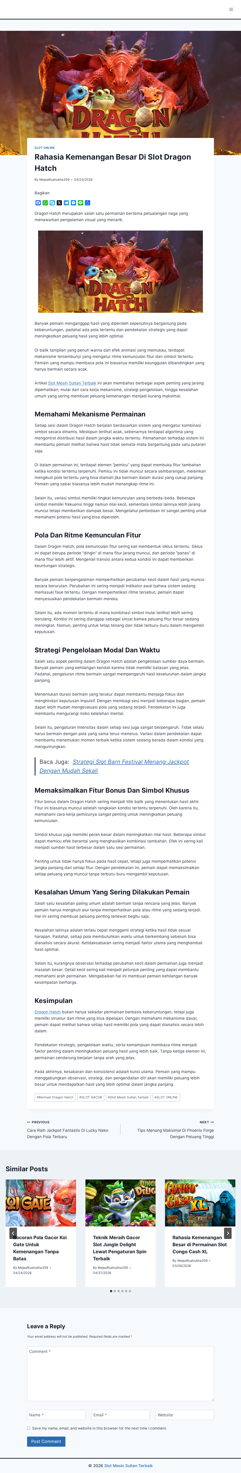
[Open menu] (231, 9)
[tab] (111, 1291)
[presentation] (41, 1202)
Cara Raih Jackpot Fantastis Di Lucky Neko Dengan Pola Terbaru (67, 1129)
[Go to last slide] (13, 1233)
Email (100, 1415)
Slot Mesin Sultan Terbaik (128, 1097)
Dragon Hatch (48, 1012)
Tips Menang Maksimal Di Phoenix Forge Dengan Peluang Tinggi (175, 1129)
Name (36, 1415)
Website (165, 1415)
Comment (40, 1351)
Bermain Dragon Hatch (55, 1097)
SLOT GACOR (90, 1097)
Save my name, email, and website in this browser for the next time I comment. (99, 1428)
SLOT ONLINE (45, 147)
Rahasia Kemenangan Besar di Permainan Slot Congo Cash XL (200, 1244)
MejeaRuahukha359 (54, 179)
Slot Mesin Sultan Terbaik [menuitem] (72, 383)
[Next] (228, 1233)
